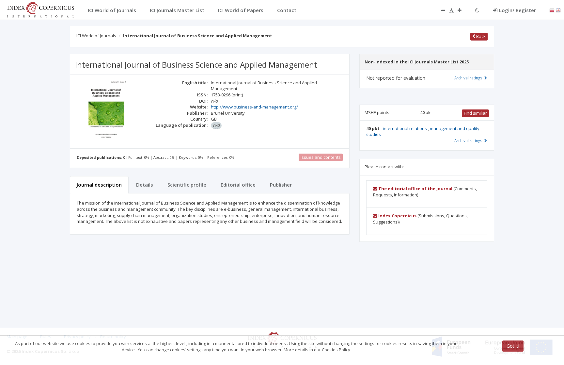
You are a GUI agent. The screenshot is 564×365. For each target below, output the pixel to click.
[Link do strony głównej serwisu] (40, 9)
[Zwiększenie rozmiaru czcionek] (462, 10)
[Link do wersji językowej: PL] (552, 10)
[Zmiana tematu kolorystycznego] (477, 10)
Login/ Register (517, 10)
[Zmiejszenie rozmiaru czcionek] (440, 10)
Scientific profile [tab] (186, 184)
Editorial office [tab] (238, 184)
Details (144, 184)
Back (480, 36)
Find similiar (475, 113)
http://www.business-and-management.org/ (254, 107)
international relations (405, 128)
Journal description (99, 184)
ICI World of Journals (96, 36)
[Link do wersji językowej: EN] (558, 10)
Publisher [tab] (281, 184)
